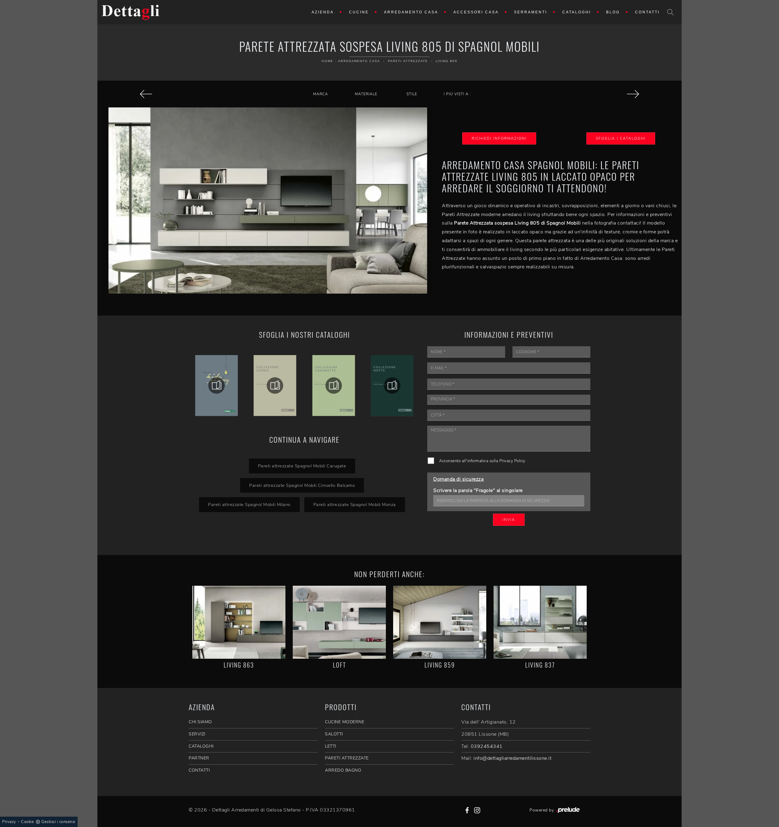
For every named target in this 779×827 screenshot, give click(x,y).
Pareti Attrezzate (408, 61)
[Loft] (339, 622)
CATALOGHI (201, 746)
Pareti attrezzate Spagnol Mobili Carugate (302, 466)
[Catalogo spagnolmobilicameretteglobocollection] (392, 385)
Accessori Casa (476, 12)
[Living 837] (540, 622)
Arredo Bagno (343, 770)
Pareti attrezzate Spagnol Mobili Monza (354, 504)
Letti (330, 746)
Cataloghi (576, 12)
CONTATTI (199, 770)
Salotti (334, 734)
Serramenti (530, 12)
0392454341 (487, 746)
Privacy (9, 822)
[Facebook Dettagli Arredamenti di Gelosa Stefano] (467, 810)
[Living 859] (439, 622)
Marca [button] (320, 94)
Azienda (323, 12)
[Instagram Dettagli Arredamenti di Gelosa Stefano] (477, 810)
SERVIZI (197, 734)
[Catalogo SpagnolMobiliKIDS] (275, 385)
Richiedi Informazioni (499, 138)
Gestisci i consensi (58, 822)
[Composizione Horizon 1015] (146, 94)
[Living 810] (633, 94)
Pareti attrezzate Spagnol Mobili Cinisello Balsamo (302, 485)
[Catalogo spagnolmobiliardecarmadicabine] (216, 385)
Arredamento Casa (411, 12)
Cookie (27, 822)
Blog (613, 12)
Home (327, 61)
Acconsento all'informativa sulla (482, 461)
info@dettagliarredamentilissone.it (512, 758)
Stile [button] (412, 94)
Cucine (359, 12)
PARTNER (199, 758)
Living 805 (446, 61)
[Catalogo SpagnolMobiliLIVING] (334, 385)
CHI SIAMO (200, 722)
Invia (508, 519)
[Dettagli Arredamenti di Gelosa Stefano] (130, 12)
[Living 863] (238, 622)
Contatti (647, 12)
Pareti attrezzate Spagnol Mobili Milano (249, 504)
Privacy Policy (512, 461)
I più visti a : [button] (457, 94)
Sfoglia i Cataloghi (621, 138)
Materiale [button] (366, 94)
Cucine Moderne (344, 722)
